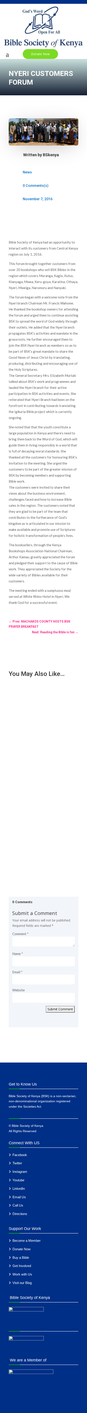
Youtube (18, 1180)
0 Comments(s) (35, 185)
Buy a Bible (20, 1257)
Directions (19, 1214)
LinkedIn (18, 1188)
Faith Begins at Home (28, 822)
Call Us (17, 1205)
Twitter (17, 1163)
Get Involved (21, 1266)
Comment (20, 934)
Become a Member (26, 1240)
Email (17, 972)
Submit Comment (60, 1009)
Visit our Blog (22, 1283)
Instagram (19, 1171)
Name (17, 954)
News (27, 172)
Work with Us (22, 1274)
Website (18, 990)
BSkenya (51, 154)
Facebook (19, 1155)
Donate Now (40, 54)
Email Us (19, 1197)
